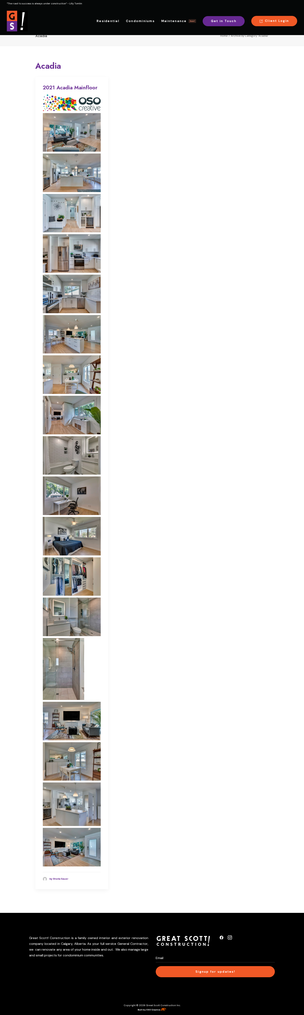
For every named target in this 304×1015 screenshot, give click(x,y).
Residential (108, 21)
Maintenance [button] (178, 21)
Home (224, 36)
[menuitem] (109, 21)
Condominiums (140, 21)
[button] (221, 938)
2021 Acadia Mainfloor (70, 87)
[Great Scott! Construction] (17, 21)
